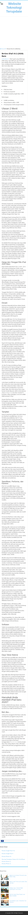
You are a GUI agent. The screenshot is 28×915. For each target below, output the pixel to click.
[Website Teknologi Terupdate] (14, 7)
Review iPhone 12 (6, 863)
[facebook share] (2, 841)
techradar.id (5, 59)
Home (2, 48)
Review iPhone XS (6, 856)
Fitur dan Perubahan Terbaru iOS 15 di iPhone (13, 859)
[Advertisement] (14, 32)
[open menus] (2, 4)
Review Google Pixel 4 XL (8, 850)
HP (5, 48)
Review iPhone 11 (6, 861)
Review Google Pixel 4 (7, 853)
